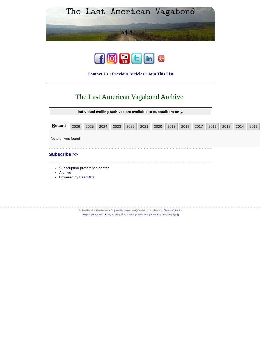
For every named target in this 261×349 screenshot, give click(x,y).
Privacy (158, 210)
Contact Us (97, 74)
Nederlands (142, 214)
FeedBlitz (86, 177)
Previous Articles (128, 74)
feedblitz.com (122, 210)
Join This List (161, 74)
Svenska (155, 214)
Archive (65, 172)
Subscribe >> (63, 154)
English (86, 214)
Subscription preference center (84, 168)
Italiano (130, 214)
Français (109, 214)
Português (97, 214)
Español (120, 214)
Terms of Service (173, 210)
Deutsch (166, 214)
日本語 (176, 214)
